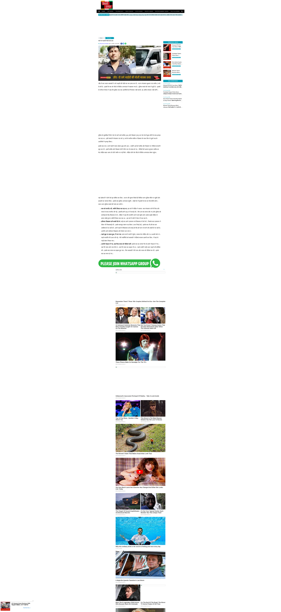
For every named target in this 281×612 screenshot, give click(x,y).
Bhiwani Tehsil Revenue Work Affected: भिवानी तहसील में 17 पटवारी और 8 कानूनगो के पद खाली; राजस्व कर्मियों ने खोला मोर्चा (172, 107)
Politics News (175, 11)
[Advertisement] (140, 26)
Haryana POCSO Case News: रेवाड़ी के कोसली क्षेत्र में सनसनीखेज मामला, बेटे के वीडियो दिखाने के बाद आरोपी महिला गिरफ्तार (172, 87)
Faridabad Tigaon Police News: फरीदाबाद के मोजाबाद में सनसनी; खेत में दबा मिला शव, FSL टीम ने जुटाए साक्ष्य (172, 93)
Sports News (149, 11)
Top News (110, 11)
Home (103, 11)
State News (139, 11)
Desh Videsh (129, 11)
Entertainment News (161, 11)
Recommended (173, 81)
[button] (99, 11)
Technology (119, 11)
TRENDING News (173, 42)
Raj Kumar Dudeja (104, 43)
